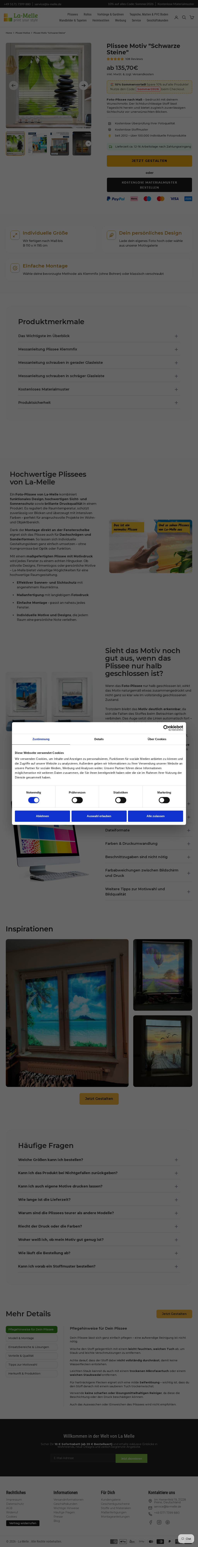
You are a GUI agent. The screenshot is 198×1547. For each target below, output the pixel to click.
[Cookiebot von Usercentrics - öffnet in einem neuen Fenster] (166, 728)
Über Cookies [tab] (157, 739)
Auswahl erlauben (99, 816)
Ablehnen (42, 816)
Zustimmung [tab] (41, 739)
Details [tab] (99, 739)
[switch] (77, 800)
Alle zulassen (156, 816)
